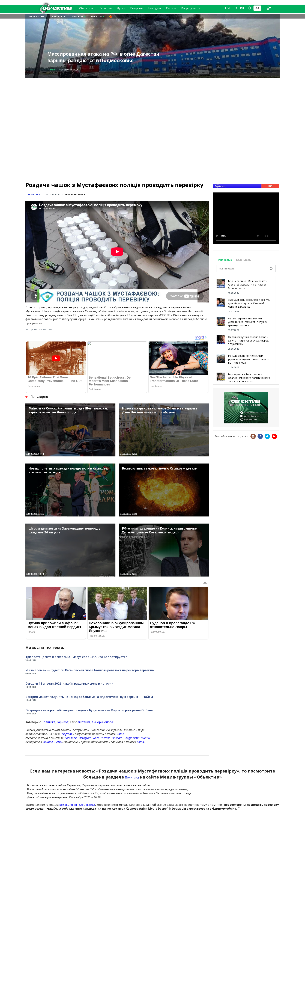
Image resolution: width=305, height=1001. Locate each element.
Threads (105, 738)
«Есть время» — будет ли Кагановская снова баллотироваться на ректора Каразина (89, 670)
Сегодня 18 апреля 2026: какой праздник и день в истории (69, 683)
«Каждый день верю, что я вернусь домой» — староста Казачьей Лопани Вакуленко (249, 303)
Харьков (62, 722)
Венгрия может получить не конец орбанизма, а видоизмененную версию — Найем (89, 697)
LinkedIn (117, 738)
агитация (83, 722)
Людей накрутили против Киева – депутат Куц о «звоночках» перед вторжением (248, 340)
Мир (52, 69)
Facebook (71, 738)
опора (108, 722)
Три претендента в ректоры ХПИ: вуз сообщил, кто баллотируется (76, 657)
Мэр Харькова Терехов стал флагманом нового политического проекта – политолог (249, 378)
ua (235, 8)
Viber (96, 738)
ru (242, 8)
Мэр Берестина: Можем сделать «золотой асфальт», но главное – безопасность (248, 284)
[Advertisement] (152, 102)
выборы (97, 722)
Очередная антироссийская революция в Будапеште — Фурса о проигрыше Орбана (89, 710)
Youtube (48, 742)
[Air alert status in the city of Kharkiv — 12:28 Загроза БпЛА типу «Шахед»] (110, 16)
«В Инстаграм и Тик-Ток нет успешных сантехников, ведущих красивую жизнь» (247, 322)
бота (140, 742)
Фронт (121, 8)
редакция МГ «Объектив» (77, 805)
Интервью (136, 8)
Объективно (86, 8)
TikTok (58, 742)
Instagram (85, 738)
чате (120, 734)
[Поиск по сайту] (250, 8)
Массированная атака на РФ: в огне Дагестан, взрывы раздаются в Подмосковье (104, 57)
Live (228, 8)
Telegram (66, 734)
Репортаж (106, 8)
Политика (34, 194)
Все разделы (188, 8)
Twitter (267, 436)
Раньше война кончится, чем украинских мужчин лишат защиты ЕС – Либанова (249, 359)
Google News (131, 738)
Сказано (171, 8)
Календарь (154, 8)
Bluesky (145, 738)
